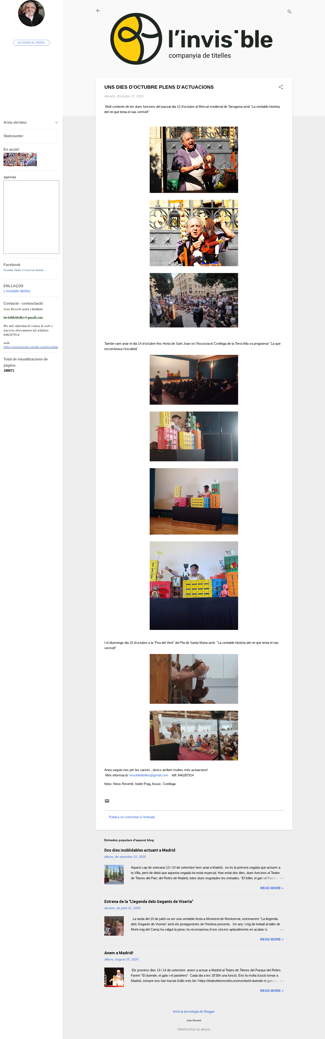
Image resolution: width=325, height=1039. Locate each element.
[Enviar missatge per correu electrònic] (107, 802)
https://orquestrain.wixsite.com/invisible (31, 347)
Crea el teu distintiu (33, 270)
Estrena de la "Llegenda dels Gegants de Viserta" (148, 901)
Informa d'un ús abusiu (194, 1029)
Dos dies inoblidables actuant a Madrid (139, 850)
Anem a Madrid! (118, 952)
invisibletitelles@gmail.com (148, 775)
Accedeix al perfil (31, 42)
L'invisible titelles (17, 291)
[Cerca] (289, 12)
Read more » (271, 888)
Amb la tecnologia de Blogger (194, 1011)
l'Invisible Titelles (12, 270)
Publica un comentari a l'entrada (132, 817)
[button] (280, 87)
